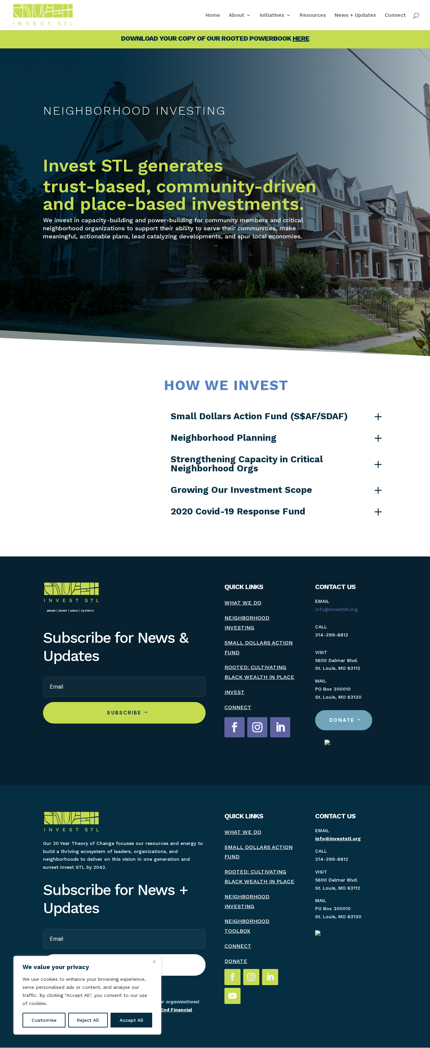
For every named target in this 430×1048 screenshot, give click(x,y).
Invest (234, 692)
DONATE (341, 720)
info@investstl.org (336, 609)
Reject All (88, 1020)
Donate (235, 961)
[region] (87, 995)
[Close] (154, 962)
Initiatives (272, 15)
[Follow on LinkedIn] (280, 727)
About (236, 15)
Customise (44, 1020)
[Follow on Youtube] (232, 996)
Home (213, 15)
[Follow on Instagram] (257, 727)
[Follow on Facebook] (234, 727)
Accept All (131, 1020)
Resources (313, 15)
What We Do (242, 602)
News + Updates (355, 15)
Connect (395, 15)
